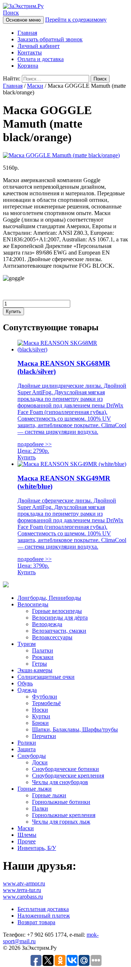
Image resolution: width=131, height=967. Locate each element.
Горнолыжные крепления (63, 815)
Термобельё (46, 703)
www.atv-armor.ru (24, 883)
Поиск (11, 13)
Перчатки (44, 736)
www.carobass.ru (23, 896)
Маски (35, 86)
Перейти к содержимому (76, 19)
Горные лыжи (34, 789)
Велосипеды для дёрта (60, 617)
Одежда (27, 690)
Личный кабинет (38, 46)
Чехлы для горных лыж (61, 822)
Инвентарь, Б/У (36, 848)
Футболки (44, 696)
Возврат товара (36, 922)
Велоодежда (47, 624)
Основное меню (23, 20)
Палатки (42, 650)
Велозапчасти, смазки (59, 631)
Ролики (26, 743)
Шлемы (26, 835)
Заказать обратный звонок (50, 39)
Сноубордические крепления (68, 775)
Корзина (27, 66)
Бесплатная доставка (43, 909)
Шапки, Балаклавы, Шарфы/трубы (75, 729)
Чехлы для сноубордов (60, 782)
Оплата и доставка (40, 59)
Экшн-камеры (34, 670)
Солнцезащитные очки (46, 677)
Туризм (26, 644)
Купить (13, 311)
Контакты (29, 52)
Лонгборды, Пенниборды (49, 598)
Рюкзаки (42, 657)
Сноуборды (31, 756)
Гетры (39, 664)
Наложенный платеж (43, 916)
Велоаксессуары (52, 637)
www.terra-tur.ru (22, 890)
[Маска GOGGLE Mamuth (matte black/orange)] (61, 155)
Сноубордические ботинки (65, 769)
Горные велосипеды (57, 611)
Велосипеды (32, 604)
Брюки (40, 723)
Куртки (41, 716)
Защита (26, 749)
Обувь (25, 683)
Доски (40, 762)
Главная (27, 33)
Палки (40, 808)
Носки (40, 710)
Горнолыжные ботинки (61, 802)
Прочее (26, 841)
